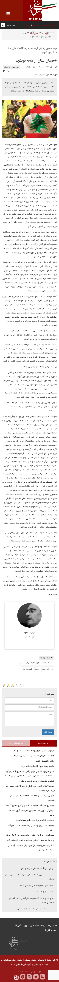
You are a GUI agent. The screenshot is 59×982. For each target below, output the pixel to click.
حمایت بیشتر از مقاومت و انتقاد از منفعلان (35, 909)
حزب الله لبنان (47, 669)
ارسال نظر (48, 732)
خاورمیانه (7, 67)
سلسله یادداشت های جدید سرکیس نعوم (36, 662)
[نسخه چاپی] (8, 71)
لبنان (37, 669)
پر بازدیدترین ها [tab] (16, 743)
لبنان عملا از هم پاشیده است (41, 892)
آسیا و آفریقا (51, 930)
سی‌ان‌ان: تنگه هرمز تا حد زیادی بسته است (35, 820)
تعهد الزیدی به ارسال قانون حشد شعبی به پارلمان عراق (30, 835)
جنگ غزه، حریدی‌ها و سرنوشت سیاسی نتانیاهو (34, 755)
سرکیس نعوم (39, 74)
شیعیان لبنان (27, 669)
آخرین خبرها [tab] (43, 743)
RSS (25, 33)
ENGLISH (11, 25)
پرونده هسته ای (37, 925)
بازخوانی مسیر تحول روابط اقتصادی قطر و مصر (34, 750)
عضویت (26, 25)
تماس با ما (34, 33)
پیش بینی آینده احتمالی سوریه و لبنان (37, 868)
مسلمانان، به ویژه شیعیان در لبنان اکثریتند (35, 885)
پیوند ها (45, 33)
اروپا (25, 925)
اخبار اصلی (15, 67)
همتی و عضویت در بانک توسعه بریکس (37, 781)
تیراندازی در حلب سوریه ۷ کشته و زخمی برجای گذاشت (30, 805)
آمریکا (18, 925)
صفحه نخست (48, 25)
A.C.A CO (22, 971)
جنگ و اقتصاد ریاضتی (45, 761)
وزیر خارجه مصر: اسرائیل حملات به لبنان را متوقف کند (31, 840)
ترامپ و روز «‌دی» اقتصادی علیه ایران (38, 766)
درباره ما (36, 25)
